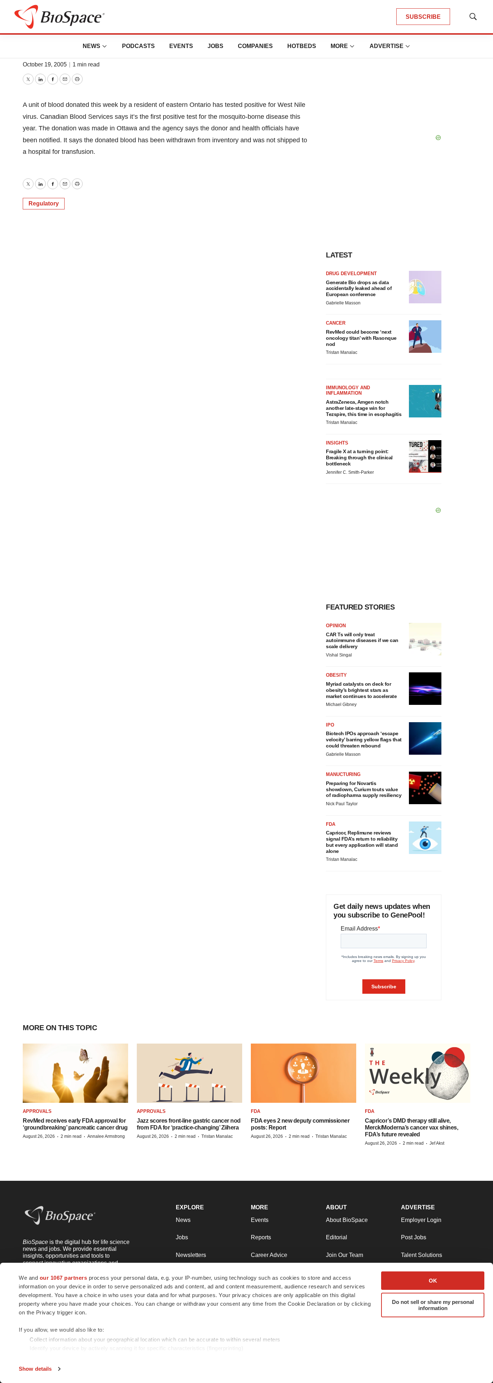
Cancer (335, 323)
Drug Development (351, 273)
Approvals (37, 1111)
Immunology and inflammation (348, 390)
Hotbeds (301, 46)
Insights (337, 443)
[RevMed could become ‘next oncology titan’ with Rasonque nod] (425, 336)
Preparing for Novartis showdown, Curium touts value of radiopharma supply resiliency (363, 789)
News (91, 46)
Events (181, 46)
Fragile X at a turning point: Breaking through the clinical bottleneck (359, 457)
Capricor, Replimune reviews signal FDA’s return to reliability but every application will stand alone (362, 842)
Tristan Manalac (341, 352)
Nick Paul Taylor (342, 803)
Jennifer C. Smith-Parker (350, 472)
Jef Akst (436, 1143)
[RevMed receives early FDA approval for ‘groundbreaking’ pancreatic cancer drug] (75, 1073)
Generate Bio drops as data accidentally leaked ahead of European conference (359, 288)
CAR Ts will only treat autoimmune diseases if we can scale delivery (362, 641)
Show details (35, 1369)
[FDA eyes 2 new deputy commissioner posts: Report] (303, 1073)
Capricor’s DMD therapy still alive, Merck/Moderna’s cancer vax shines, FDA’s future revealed (411, 1127)
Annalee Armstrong (106, 1136)
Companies (255, 46)
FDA (330, 824)
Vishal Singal (339, 655)
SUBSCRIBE (423, 17)
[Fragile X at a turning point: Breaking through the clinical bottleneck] (425, 456)
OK (433, 1281)
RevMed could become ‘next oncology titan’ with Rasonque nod (361, 338)
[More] (105, 46)
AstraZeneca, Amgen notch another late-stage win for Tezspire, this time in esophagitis (363, 408)
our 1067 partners (63, 1278)
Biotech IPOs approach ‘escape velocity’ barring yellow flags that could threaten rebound (364, 739)
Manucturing (343, 774)
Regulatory (44, 203)
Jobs (215, 46)
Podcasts (138, 46)
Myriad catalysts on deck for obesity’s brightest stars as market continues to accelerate (361, 690)
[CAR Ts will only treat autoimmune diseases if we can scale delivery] (425, 639)
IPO (330, 725)
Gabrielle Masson (343, 302)
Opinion (336, 625)
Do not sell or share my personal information (433, 1305)
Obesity (336, 675)
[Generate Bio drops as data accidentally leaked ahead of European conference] (425, 287)
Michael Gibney (341, 704)
